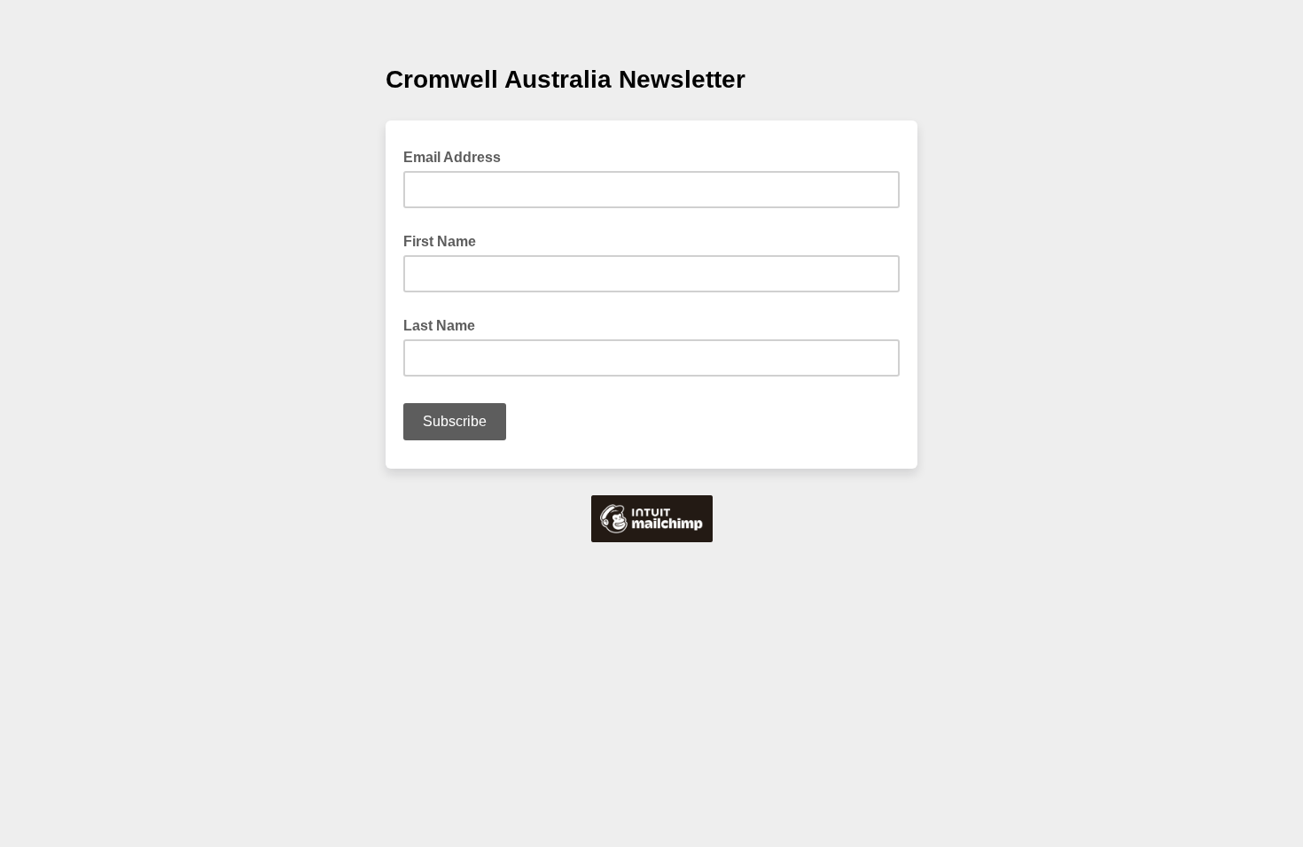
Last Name (439, 325)
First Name (439, 241)
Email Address (457, 156)
